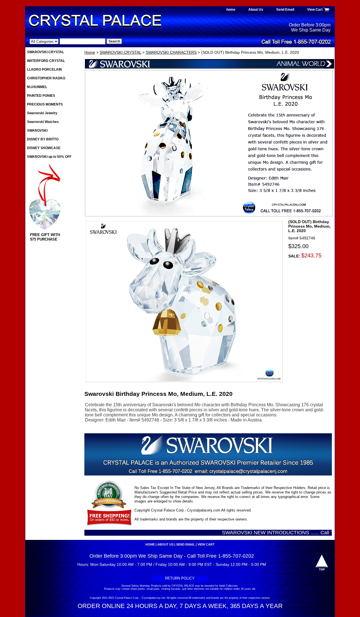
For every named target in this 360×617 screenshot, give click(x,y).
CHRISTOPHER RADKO (46, 78)
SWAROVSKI (37, 131)
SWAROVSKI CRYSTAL (120, 52)
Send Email (285, 10)
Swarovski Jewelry (42, 113)
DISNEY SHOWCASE (43, 148)
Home (89, 52)
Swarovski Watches (43, 122)
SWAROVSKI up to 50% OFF (49, 157)
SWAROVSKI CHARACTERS (171, 52)
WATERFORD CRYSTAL (46, 61)
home (230, 10)
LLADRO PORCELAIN (44, 69)
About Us (255, 10)
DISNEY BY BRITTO (42, 139)
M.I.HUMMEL (37, 87)
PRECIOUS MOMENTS (45, 104)
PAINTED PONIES (41, 96)
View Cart (315, 10)
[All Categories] (67, 41)
